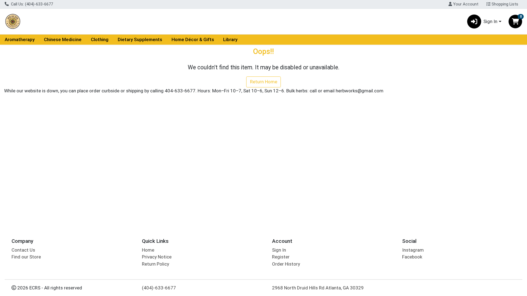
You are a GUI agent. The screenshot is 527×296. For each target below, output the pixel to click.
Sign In (279, 250)
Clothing (99, 39)
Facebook (412, 257)
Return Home (263, 81)
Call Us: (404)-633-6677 (31, 4)
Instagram (413, 250)
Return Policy (155, 264)
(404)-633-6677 (159, 288)
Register (281, 257)
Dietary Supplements (140, 39)
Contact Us (23, 250)
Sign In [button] (490, 21)
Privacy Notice (157, 257)
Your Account (465, 4)
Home (148, 250)
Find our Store (26, 257)
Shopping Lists (504, 4)
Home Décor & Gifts (193, 39)
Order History (286, 264)
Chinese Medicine (63, 39)
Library (230, 39)
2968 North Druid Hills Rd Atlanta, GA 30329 (318, 288)
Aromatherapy (20, 39)
